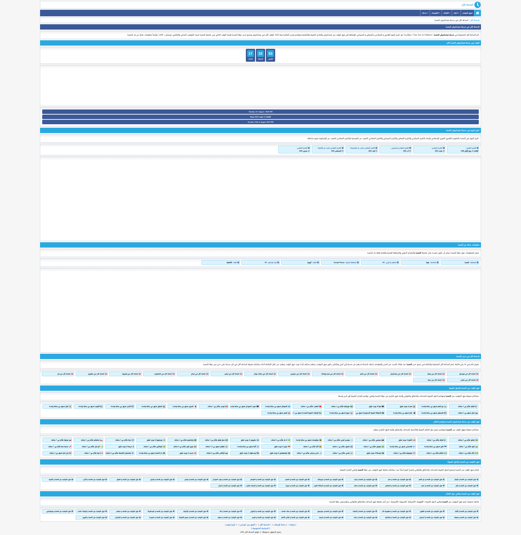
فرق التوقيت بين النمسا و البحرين (161, 479)
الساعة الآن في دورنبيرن (298, 373)
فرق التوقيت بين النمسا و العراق (127, 479)
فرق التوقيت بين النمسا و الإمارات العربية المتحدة (259, 485)
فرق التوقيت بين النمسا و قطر (364, 485)
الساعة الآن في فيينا (435, 380)
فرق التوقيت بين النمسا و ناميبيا (330, 517)
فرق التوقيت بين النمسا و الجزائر (465, 479)
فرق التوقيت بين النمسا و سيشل (229, 517)
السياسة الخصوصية (260, 528)
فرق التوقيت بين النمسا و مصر (398, 479)
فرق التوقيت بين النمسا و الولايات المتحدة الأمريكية (91, 511)
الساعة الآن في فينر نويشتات (330, 373)
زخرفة (292, 525)
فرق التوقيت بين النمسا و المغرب (296, 479)
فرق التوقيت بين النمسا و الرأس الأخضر (294, 517)
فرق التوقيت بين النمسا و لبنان (465, 485)
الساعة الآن (467, 5)
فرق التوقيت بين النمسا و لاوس (262, 517)
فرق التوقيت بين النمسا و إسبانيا (465, 517)
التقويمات (435, 13)
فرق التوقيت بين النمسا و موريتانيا (329, 479)
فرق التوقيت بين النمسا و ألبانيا (465, 511)
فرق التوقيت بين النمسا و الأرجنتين (126, 517)
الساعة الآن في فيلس (231, 373)
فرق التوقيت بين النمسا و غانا (230, 511)
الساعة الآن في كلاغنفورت (162, 373)
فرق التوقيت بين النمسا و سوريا (296, 485)
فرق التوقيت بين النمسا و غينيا (364, 517)
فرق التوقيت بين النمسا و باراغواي (261, 511)
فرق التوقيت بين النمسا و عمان (431, 485)
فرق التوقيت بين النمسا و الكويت (60, 479)
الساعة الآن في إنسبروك (130, 373)
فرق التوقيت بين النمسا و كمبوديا (160, 517)
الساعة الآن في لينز (64, 373)
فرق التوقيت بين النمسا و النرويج (94, 517)
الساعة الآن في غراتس (467, 380)
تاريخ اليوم (230, 525)
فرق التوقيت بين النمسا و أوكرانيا (194, 511)
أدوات (455, 13)
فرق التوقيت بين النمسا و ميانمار (127, 511)
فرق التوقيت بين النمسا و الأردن (94, 479)
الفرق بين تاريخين (247, 525)
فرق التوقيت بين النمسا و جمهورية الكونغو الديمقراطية (394, 511)
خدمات (424, 13)
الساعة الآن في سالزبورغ (96, 373)
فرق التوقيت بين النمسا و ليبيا (364, 479)
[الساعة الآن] (477, 13)
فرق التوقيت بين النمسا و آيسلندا (364, 511)
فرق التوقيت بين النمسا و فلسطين (396, 485)
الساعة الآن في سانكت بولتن (263, 373)
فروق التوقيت (467, 13)
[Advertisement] (260, 85)
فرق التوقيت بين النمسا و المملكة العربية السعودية (327, 485)
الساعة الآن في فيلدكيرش (399, 373)
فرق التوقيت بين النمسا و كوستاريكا (160, 511)
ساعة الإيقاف (279, 525)
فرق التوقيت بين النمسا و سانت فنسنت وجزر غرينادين (293, 511)
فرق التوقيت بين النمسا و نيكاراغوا (396, 517)
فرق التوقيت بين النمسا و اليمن (229, 485)
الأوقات (446, 13)
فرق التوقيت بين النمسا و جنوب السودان (226, 479)
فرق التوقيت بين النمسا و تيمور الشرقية (192, 517)
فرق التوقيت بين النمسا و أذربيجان (430, 517)
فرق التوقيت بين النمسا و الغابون (431, 511)
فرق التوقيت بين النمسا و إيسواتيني (58, 511)
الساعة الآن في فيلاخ (198, 373)
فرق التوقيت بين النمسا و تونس (195, 479)
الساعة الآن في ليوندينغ (467, 373)
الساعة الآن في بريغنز (435, 373)
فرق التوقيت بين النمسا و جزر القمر (430, 479)
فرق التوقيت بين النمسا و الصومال (261, 479)
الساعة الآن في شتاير (367, 373)
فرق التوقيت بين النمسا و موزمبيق (329, 511)
